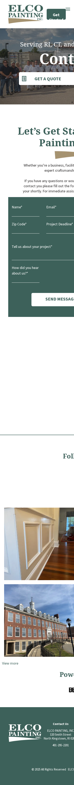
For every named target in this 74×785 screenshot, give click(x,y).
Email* (51, 207)
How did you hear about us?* (25, 270)
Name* (17, 207)
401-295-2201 (60, 745)
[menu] (68, 9)
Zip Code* (19, 224)
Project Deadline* (59, 224)
